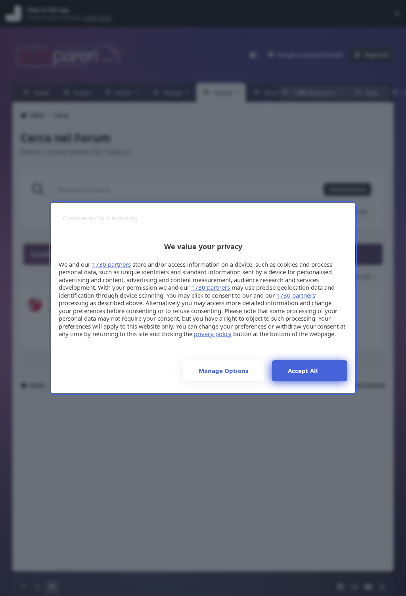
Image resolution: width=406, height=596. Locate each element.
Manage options (223, 371)
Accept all (303, 371)
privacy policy (213, 334)
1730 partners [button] (111, 264)
